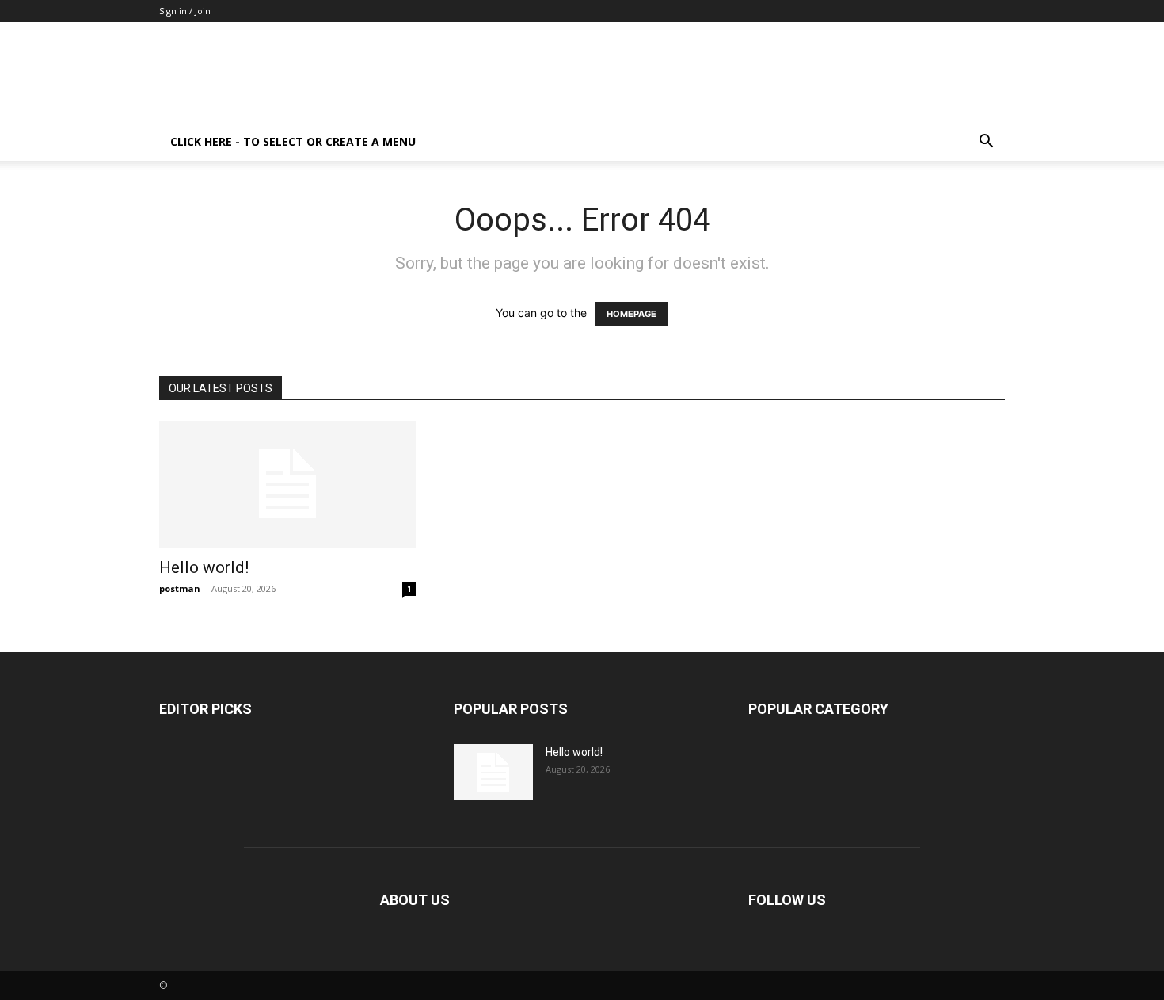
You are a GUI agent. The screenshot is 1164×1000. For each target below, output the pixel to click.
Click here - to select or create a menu (293, 141)
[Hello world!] (287, 484)
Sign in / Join (185, 11)
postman (179, 588)
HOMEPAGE (631, 313)
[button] (986, 143)
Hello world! (204, 567)
